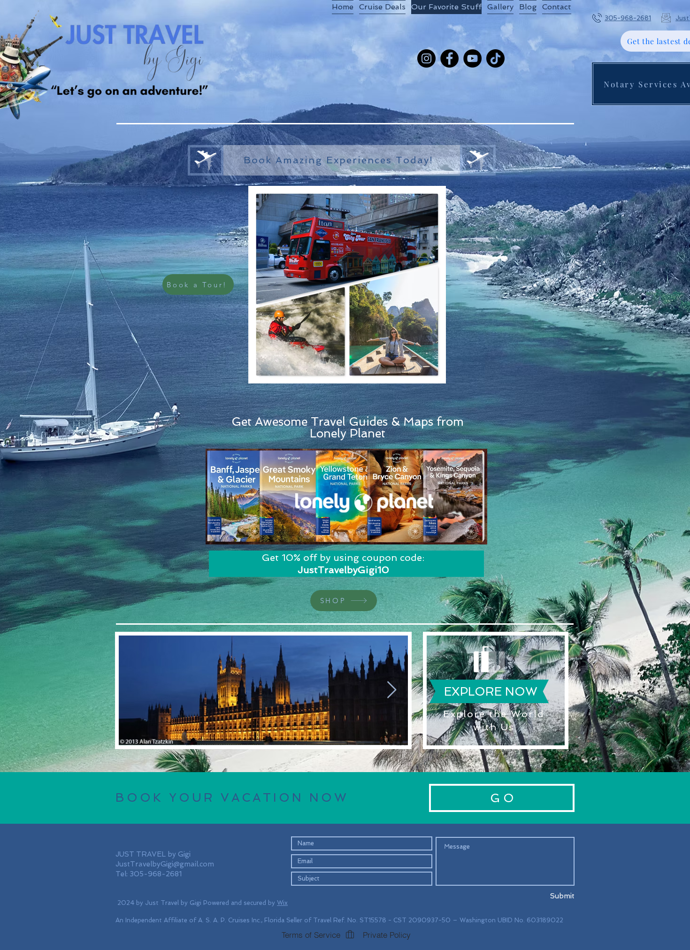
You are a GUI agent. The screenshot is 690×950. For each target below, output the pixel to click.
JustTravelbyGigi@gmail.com (164, 864)
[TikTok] (495, 58)
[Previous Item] (135, 690)
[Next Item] (391, 690)
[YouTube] (472, 58)
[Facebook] (449, 58)
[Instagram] (426, 58)
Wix (282, 902)
